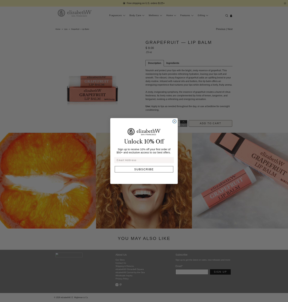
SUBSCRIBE (144, 169)
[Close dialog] (174, 121)
